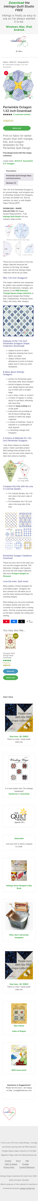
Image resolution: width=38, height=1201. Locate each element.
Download (16, 3)
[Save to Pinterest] (6, 73)
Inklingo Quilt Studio (12, 216)
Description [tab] (11, 171)
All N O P (12, 62)
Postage (25, 1164)
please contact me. (27, 1188)
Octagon (10, 164)
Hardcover (13, 794)
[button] (30, 98)
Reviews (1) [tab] (11, 183)
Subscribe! (19, 838)
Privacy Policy (9, 1167)
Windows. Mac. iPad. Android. (19, 28)
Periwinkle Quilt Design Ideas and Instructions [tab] (18, 176)
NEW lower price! (19, 1070)
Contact (8, 1161)
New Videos (19, 1026)
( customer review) (21, 114)
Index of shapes (11, 1164)
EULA (18, 1161)
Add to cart (16, 128)
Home (5, 62)
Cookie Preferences (27, 1167)
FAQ (27, 1161)
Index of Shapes (19, 1031)
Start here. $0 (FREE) (19, 736)
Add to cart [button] (10, 678)
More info (10, 671)
